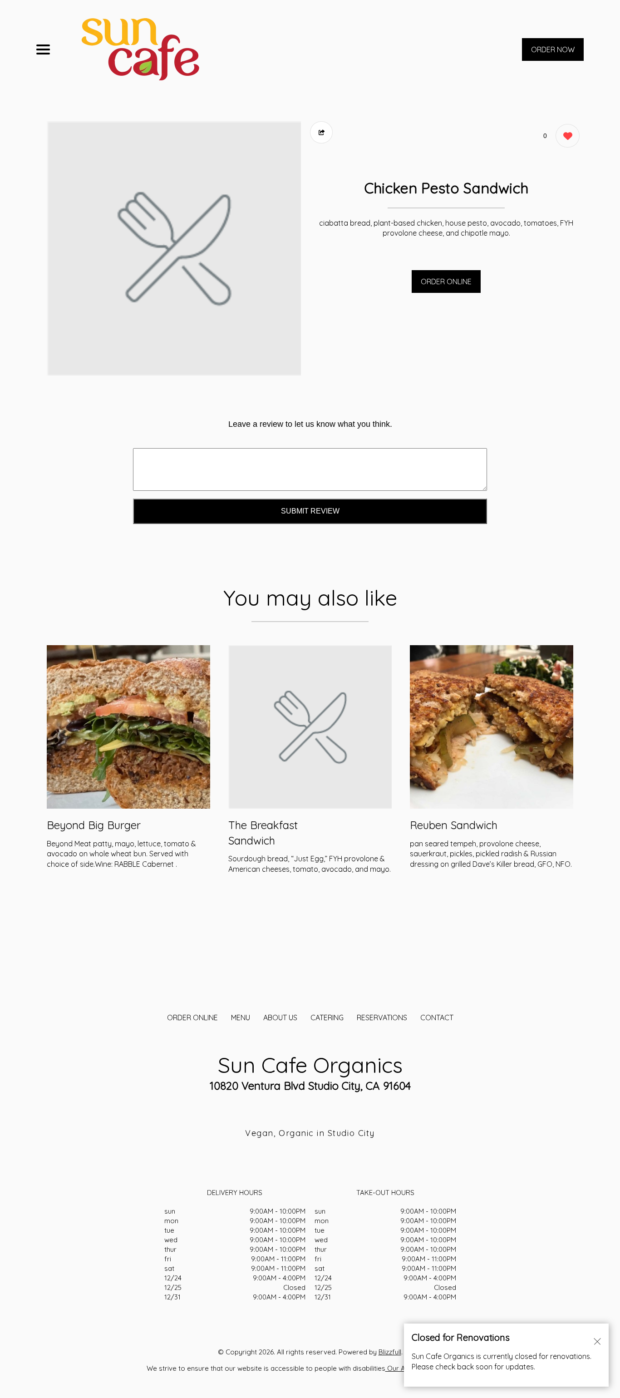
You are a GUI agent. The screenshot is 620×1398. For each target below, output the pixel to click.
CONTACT (436, 1017)
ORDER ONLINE (446, 281)
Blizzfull (390, 1352)
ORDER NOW (553, 49)
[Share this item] (321, 132)
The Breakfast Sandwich (263, 832)
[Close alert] (597, 1341)
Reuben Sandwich (453, 825)
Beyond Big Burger (94, 825)
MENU (240, 1017)
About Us (280, 1017)
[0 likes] (565, 136)
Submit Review (310, 511)
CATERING (327, 1017)
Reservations (382, 1017)
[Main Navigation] (43, 49)
